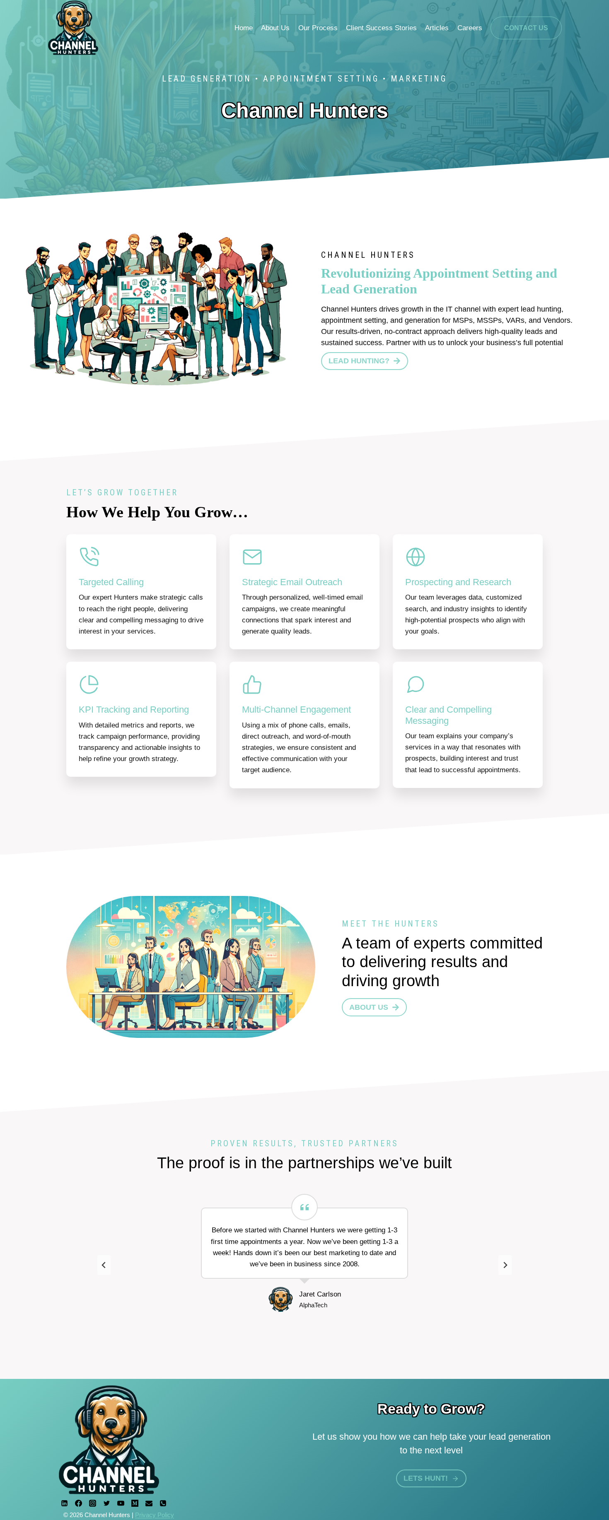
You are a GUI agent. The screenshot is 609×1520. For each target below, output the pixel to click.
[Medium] (135, 1503)
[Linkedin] (64, 1503)
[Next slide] (505, 1265)
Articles (437, 28)
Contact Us (526, 27)
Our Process (318, 28)
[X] (106, 1503)
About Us (275, 28)
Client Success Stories (381, 28)
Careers (469, 28)
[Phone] (163, 1503)
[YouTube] (121, 1503)
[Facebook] (78, 1503)
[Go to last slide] (104, 1265)
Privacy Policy (154, 1514)
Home (243, 28)
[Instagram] (92, 1503)
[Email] (149, 1503)
